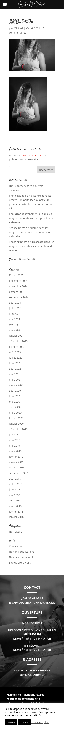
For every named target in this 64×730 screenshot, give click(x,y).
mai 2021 (14, 374)
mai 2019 (14, 445)
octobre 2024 (17, 291)
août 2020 (15, 390)
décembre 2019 (18, 429)
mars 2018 (15, 506)
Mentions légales (34, 694)
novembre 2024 (18, 286)
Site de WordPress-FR (21, 562)
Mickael (18, 28)
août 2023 (15, 352)
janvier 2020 (16, 423)
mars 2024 (15, 330)
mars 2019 (15, 451)
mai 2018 (14, 495)
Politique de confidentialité (23, 698)
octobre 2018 (17, 467)
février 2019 (16, 456)
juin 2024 (14, 313)
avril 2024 (15, 324)
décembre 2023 (18, 341)
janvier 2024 (16, 335)
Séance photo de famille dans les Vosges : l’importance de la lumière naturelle (30, 232)
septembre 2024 (18, 297)
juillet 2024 (15, 308)
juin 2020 (14, 396)
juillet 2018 (15, 484)
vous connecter (32, 155)
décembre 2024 (18, 280)
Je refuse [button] (24, 722)
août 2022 (15, 368)
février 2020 (16, 418)
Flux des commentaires (23, 557)
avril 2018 (15, 500)
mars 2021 (15, 379)
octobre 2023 (17, 346)
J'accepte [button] (11, 722)
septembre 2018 (18, 473)
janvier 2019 (16, 462)
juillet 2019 (15, 434)
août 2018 (15, 478)
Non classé (15, 531)
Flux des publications (21, 551)
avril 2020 (15, 407)
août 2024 (15, 302)
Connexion (15, 546)
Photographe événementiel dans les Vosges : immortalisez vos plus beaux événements (31, 218)
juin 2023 (14, 363)
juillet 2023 (15, 357)
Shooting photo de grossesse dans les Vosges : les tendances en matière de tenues (31, 246)
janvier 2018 (16, 517)
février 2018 (16, 511)
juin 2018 (14, 489)
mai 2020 (14, 401)
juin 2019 (14, 440)
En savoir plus (40, 722)
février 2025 (16, 275)
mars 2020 (15, 412)
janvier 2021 (16, 385)
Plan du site (13, 694)
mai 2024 (14, 319)
